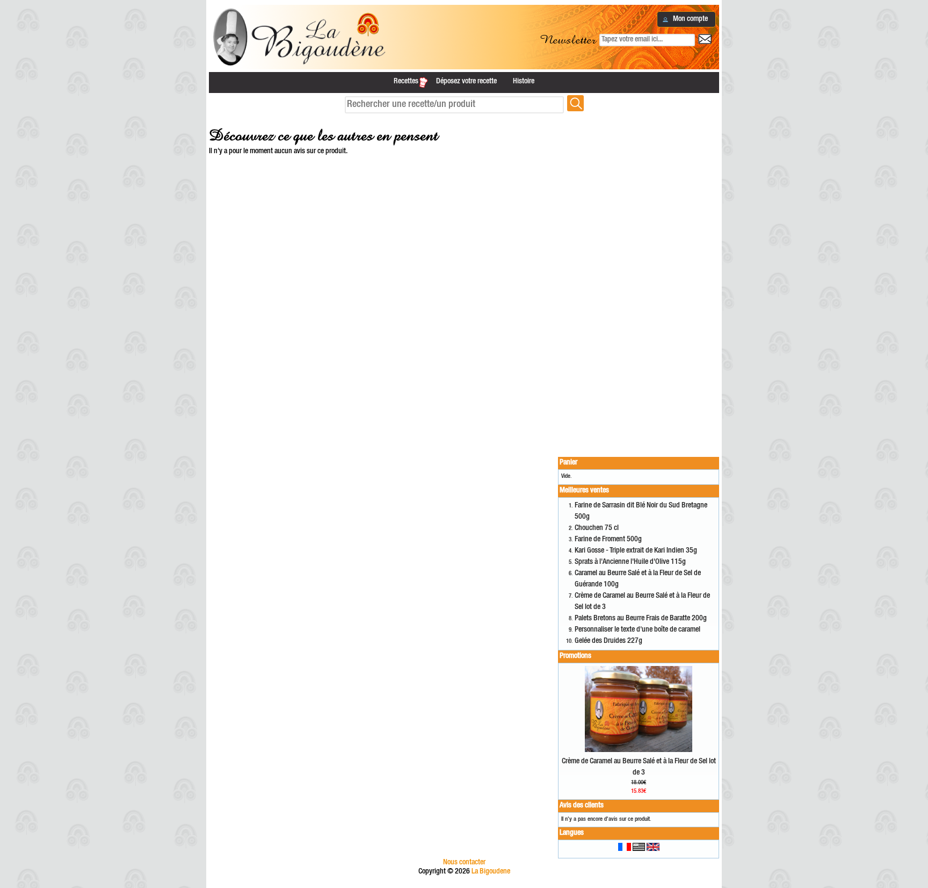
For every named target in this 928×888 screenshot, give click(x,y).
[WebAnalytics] (464, 883)
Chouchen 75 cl (597, 528)
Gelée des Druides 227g (608, 641)
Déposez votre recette (466, 81)
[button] (686, 19)
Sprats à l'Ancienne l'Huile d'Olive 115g (630, 562)
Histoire (523, 81)
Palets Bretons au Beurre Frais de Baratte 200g (641, 618)
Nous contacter (464, 862)
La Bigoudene (491, 872)
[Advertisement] (638, 280)
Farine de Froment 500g (608, 539)
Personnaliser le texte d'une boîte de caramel (637, 630)
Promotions (575, 656)
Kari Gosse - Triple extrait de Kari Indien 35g (636, 551)
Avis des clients (582, 806)
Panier (568, 463)
